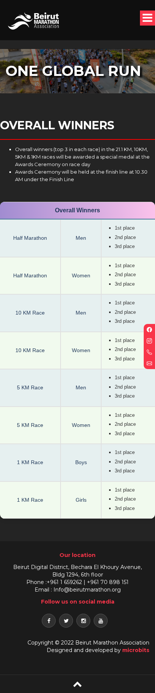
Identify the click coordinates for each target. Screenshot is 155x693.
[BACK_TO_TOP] (77, 683)
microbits (135, 650)
